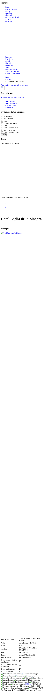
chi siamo (8, 21)
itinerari (8, 63)
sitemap (8, 19)
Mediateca (9, 107)
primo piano (9, 65)
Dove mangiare (10, 101)
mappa (7, 11)
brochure (8, 57)
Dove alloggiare (11, 103)
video (7, 67)
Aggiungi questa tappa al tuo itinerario (14, 85)
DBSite (28, 684)
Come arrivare (10, 105)
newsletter (9, 13)
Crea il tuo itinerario (12, 73)
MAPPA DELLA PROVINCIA (12, 97)
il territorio (9, 59)
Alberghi (10, 79)
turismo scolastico (11, 69)
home (7, 7)
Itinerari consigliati (12, 71)
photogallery (9, 15)
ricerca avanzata (11, 9)
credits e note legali (12, 17)
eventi (7, 61)
